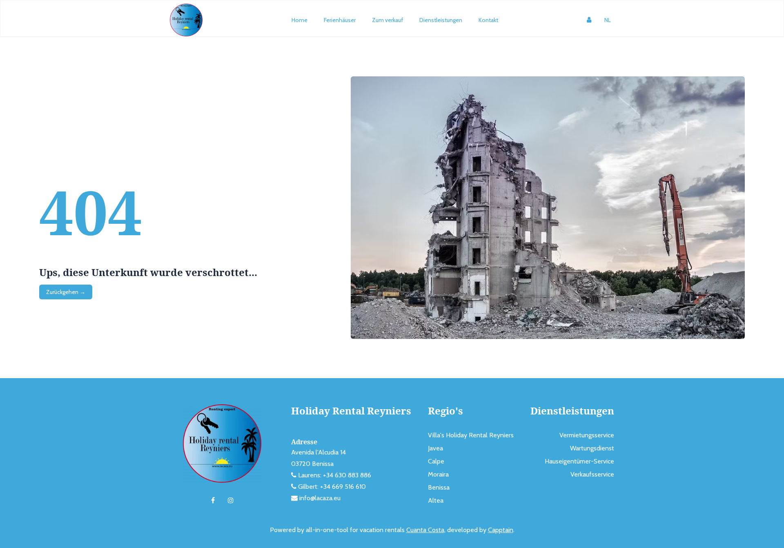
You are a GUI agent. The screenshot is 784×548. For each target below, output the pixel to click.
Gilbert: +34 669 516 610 (332, 486)
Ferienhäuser (340, 20)
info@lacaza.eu (320, 498)
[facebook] (213, 501)
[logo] (186, 20)
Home (299, 20)
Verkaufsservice (592, 474)
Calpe (436, 461)
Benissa (439, 487)
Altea (435, 500)
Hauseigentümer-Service (579, 461)
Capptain (500, 530)
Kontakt (488, 20)
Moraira (438, 474)
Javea (435, 448)
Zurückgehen (65, 292)
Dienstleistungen (440, 20)
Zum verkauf (387, 20)
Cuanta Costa (425, 530)
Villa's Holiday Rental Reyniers (471, 435)
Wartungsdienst (592, 448)
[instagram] (231, 501)
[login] (589, 20)
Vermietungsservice (586, 435)
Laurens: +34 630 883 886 (334, 475)
